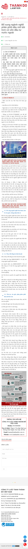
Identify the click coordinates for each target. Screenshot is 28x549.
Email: (10, 512)
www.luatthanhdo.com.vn (16, 434)
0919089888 (16, 426)
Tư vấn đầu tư (10, 16)
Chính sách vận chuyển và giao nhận (10, 518)
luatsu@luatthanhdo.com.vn (16, 432)
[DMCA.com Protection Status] (15, 545)
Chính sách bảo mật (6, 516)
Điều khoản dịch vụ (5, 515)
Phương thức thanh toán (7, 521)
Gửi (4, 469)
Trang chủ (3, 16)
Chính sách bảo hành (6, 519)
